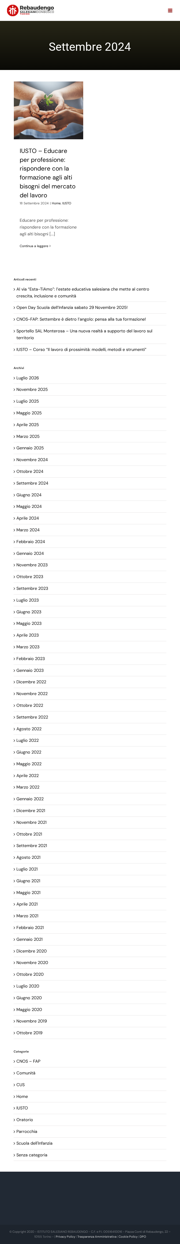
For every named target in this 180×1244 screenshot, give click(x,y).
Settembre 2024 (32, 483)
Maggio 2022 (28, 764)
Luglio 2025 (27, 401)
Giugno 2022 (28, 752)
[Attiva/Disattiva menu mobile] (170, 10)
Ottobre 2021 (29, 834)
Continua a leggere (34, 246)
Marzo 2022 (27, 787)
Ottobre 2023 (29, 576)
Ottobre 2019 (29, 1033)
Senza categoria (31, 1155)
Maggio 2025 (29, 413)
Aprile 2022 (27, 775)
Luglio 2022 (27, 740)
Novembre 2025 (32, 389)
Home (56, 203)
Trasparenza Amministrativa (96, 1237)
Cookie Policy (128, 1237)
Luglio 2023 (27, 600)
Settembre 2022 (32, 717)
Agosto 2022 (28, 729)
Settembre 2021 (31, 845)
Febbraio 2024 (30, 541)
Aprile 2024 (27, 518)
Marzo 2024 (28, 530)
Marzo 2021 (27, 916)
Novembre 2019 (31, 1021)
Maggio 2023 (29, 623)
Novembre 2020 (32, 962)
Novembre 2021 (31, 822)
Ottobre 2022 (29, 705)
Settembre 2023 (32, 588)
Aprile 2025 (27, 425)
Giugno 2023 (28, 612)
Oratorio (24, 1120)
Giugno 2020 (29, 998)
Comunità (25, 1073)
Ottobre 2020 (30, 974)
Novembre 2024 (32, 460)
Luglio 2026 (27, 378)
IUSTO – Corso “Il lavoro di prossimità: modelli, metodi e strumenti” (81, 349)
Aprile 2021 (27, 904)
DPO (143, 1237)
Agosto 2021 (28, 857)
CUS (20, 1085)
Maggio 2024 (29, 506)
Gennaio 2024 (30, 553)
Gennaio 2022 (30, 799)
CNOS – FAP (28, 1061)
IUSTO (66, 203)
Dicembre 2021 (30, 810)
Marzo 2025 (28, 436)
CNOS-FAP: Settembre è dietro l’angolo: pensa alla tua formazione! (81, 319)
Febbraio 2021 (30, 927)
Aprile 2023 (27, 635)
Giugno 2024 (28, 495)
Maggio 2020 (29, 1009)
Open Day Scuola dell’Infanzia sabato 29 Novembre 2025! (72, 307)
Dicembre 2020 (31, 951)
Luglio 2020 (27, 986)
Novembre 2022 (32, 693)
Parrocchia (26, 1131)
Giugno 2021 (28, 881)
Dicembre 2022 (31, 682)
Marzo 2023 (28, 647)
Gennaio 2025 (30, 448)
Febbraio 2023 (30, 658)
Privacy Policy (65, 1237)
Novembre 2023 (32, 565)
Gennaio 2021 (29, 939)
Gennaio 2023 (30, 670)
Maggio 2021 (28, 892)
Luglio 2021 (27, 869)
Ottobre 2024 (29, 471)
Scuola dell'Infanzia (34, 1143)
